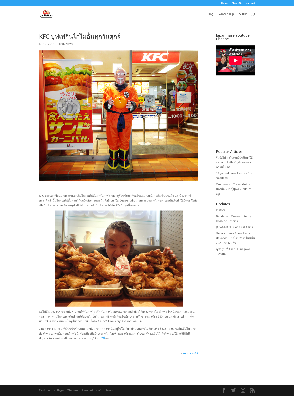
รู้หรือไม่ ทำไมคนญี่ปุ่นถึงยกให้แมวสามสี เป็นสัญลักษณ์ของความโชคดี (234, 162)
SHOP (243, 14)
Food (61, 44)
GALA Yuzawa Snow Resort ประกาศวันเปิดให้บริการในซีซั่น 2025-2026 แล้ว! (235, 238)
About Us (237, 3)
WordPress (105, 390)
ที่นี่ (103, 338)
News (69, 44)
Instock (220, 210)
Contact (250, 3)
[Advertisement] (246, 117)
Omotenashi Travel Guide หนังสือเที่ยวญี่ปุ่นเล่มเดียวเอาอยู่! (234, 189)
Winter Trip (226, 14)
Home (224, 3)
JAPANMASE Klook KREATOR (234, 227)
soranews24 (190, 353)
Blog (210, 14)
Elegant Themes (67, 390)
